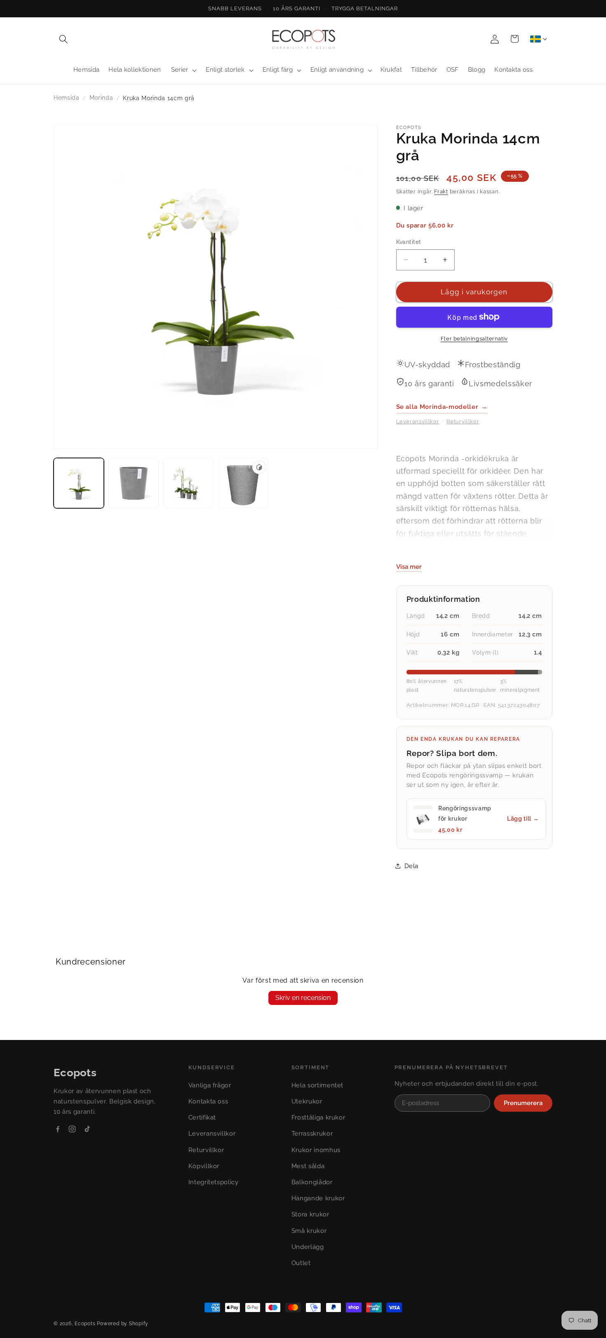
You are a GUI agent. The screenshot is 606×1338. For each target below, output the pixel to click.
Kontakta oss (208, 1101)
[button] (63, 39)
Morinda (101, 97)
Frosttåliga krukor (318, 1117)
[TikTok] (87, 1129)
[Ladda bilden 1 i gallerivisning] (79, 483)
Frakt (441, 191)
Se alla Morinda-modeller (442, 406)
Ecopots (85, 1323)
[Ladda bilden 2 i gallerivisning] (133, 483)
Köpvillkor (204, 1166)
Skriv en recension (303, 998)
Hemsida (67, 97)
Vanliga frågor (209, 1085)
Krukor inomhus (316, 1150)
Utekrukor (306, 1101)
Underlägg (307, 1247)
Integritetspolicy (213, 1182)
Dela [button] (411, 865)
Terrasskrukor (312, 1133)
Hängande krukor (318, 1198)
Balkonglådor (312, 1182)
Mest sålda (308, 1166)
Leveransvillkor (417, 421)
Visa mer (409, 566)
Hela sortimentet (317, 1085)
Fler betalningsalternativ (474, 339)
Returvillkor (462, 421)
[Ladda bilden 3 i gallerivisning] (188, 483)
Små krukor (309, 1231)
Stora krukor (310, 1214)
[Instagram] (72, 1129)
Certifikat (202, 1117)
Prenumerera (523, 1103)
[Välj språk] (538, 39)
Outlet (301, 1263)
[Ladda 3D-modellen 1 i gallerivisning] (243, 483)
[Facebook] (58, 1129)
